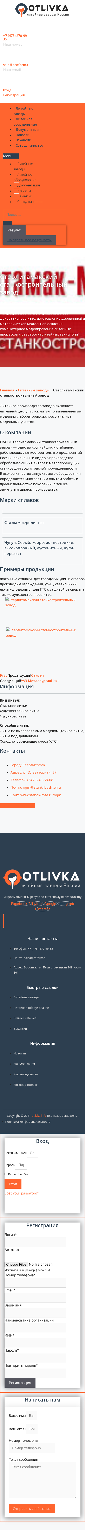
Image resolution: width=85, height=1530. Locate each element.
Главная (7, 390)
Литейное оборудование (25, 122)
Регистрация (14, 95)
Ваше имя (17, 1415)
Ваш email (17, 1428)
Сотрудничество (29, 145)
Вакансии (23, 140)
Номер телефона (23, 1440)
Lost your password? (22, 1193)
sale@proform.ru (17, 64)
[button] (11, 156)
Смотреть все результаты (29, 240)
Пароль (10, 1165)
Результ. (14, 230)
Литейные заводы (23, 111)
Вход (7, 90)
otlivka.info (39, 1116)
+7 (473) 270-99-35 (15, 37)
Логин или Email (16, 1153)
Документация (28, 129)
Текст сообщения (23, 1459)
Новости (23, 135)
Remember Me (17, 1174)
